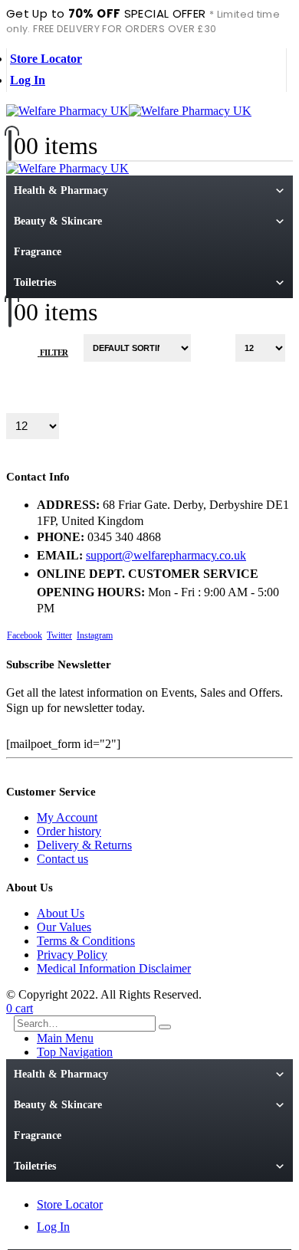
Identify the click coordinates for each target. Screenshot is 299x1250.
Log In (27, 80)
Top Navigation (75, 1051)
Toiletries (35, 282)
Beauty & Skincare (58, 221)
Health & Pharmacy (61, 190)
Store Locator (46, 58)
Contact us (62, 858)
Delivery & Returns (84, 844)
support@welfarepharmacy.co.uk (166, 555)
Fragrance (37, 252)
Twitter (59, 635)
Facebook (24, 635)
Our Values (64, 926)
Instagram (95, 635)
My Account (67, 817)
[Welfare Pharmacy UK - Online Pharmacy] (128, 110)
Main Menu (65, 1038)
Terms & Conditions (86, 940)
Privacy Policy (72, 954)
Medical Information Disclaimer (114, 968)
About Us (60, 913)
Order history (69, 831)
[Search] (165, 1027)
